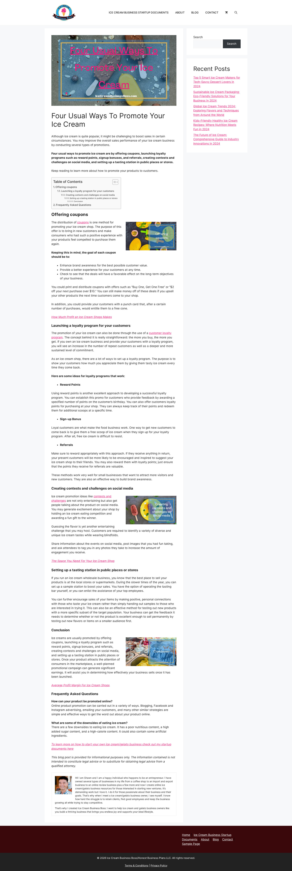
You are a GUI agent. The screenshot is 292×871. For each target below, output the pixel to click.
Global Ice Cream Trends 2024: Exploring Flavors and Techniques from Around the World (216, 111)
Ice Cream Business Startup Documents (138, 12)
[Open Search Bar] (236, 12)
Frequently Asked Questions (73, 204)
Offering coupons (66, 187)
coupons (83, 222)
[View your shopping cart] (226, 12)
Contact (211, 12)
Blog (195, 12)
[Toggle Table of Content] (113, 182)
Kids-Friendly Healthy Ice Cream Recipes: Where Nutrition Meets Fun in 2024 (215, 125)
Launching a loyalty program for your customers (87, 191)
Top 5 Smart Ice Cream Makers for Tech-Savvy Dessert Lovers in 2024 (216, 82)
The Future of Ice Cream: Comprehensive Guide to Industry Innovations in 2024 (216, 139)
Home (186, 835)
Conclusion (78, 201)
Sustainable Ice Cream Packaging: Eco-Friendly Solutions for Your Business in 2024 (216, 96)
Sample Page (191, 844)
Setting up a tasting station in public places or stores (93, 198)
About (180, 12)
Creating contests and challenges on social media (90, 195)
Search (198, 37)
